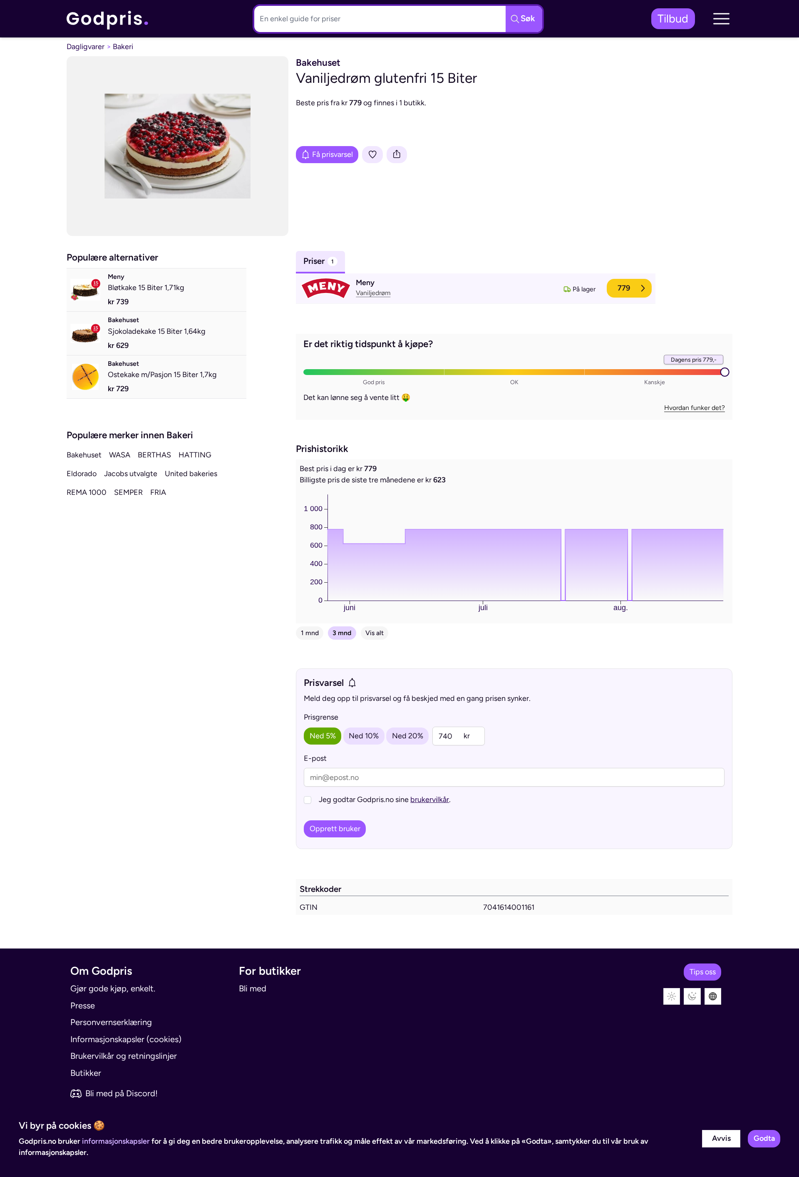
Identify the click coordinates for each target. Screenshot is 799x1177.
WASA (119, 454)
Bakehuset (84, 454)
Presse (82, 1006)
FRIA (158, 492)
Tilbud (673, 18)
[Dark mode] (692, 996)
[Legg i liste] (372, 154)
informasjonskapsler (116, 1141)
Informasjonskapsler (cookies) (125, 1039)
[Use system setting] (713, 996)
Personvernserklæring (111, 1022)
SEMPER (128, 492)
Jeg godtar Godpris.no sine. (385, 799)
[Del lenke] (397, 154)
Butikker (85, 1073)
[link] (108, 18)
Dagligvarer (85, 46)
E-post (315, 758)
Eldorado (82, 473)
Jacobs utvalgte (130, 473)
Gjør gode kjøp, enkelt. (112, 988)
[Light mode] (671, 996)
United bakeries (191, 473)
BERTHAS (154, 454)
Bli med (252, 988)
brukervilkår (429, 799)
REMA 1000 (87, 492)
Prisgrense (321, 717)
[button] (721, 18)
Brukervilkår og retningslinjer (123, 1056)
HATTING (195, 454)
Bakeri (123, 46)
